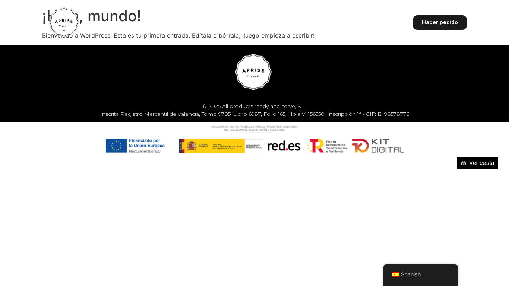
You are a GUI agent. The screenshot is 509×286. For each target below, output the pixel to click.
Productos (241, 22)
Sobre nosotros (306, 22)
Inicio (202, 22)
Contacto (360, 22)
